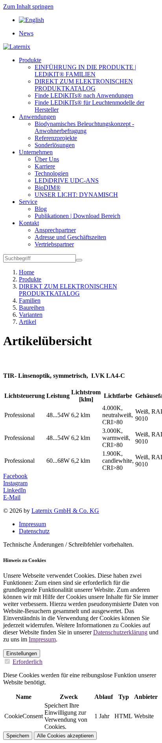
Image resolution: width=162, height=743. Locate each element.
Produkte (30, 60)
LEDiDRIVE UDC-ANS (67, 180)
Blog (41, 208)
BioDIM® (48, 187)
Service (28, 201)
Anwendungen (37, 116)
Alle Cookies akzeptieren (65, 736)
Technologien (51, 173)
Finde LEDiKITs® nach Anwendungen (84, 95)
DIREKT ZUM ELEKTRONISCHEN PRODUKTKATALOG (84, 85)
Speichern (17, 736)
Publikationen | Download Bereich (77, 216)
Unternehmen (36, 152)
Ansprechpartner (55, 230)
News (26, 33)
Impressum (32, 524)
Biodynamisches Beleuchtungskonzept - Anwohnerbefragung (84, 127)
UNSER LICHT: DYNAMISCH (76, 194)
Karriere (45, 166)
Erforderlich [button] (27, 661)
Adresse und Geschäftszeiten (70, 237)
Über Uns (47, 159)
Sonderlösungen (55, 145)
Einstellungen (21, 653)
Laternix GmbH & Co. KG (65, 510)
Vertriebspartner (54, 244)
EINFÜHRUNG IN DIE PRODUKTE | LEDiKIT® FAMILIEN (85, 71)
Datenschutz (34, 531)
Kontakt (29, 223)
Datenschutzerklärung (120, 632)
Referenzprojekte (56, 138)
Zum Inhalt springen (28, 6)
